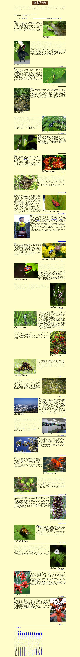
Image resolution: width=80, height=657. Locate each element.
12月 (21, 631)
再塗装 (61, 219)
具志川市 (38, 220)
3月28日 (39, 526)
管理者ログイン (18, 627)
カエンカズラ (26, 159)
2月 (20, 632)
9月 (34, 632)
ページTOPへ (60, 38)
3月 (22, 632)
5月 (26, 632)
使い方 (61, 18)
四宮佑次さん (25, 428)
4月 (24, 632)
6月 (28, 632)
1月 (18, 632)
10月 (36, 632)
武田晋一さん (36, 429)
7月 (30, 632)
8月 (32, 632)
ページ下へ (64, 38)
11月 (18, 631)
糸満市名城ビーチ (54, 219)
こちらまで (23, 15)
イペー (22, 159)
